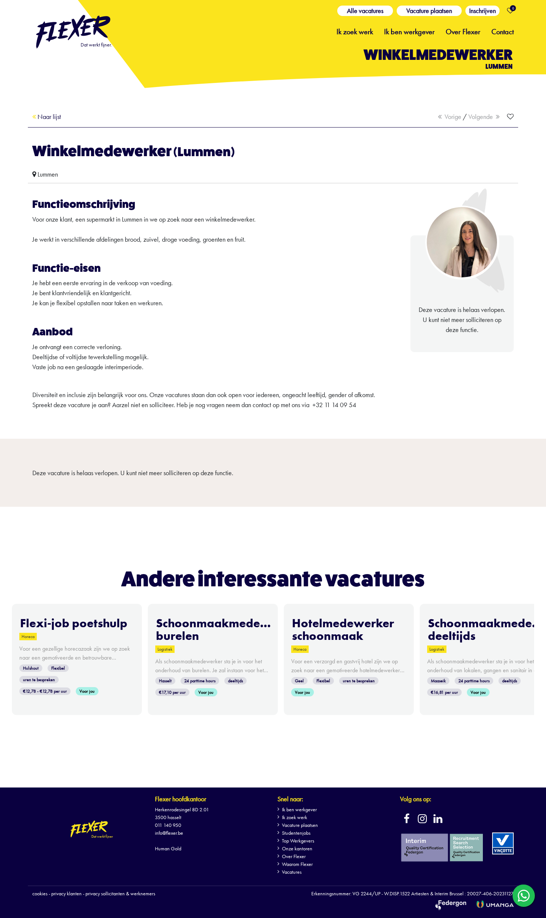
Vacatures (292, 872)
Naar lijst (48, 116)
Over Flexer (463, 31)
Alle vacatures (365, 10)
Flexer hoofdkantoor (180, 799)
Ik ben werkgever (409, 31)
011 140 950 (168, 825)
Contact (502, 31)
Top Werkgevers (298, 840)
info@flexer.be (169, 833)
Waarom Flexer (297, 864)
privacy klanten (66, 893)
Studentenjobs (296, 833)
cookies (40, 893)
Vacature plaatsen (429, 10)
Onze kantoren (297, 848)
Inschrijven (482, 10)
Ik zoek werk (355, 31)
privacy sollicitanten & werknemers (120, 893)
